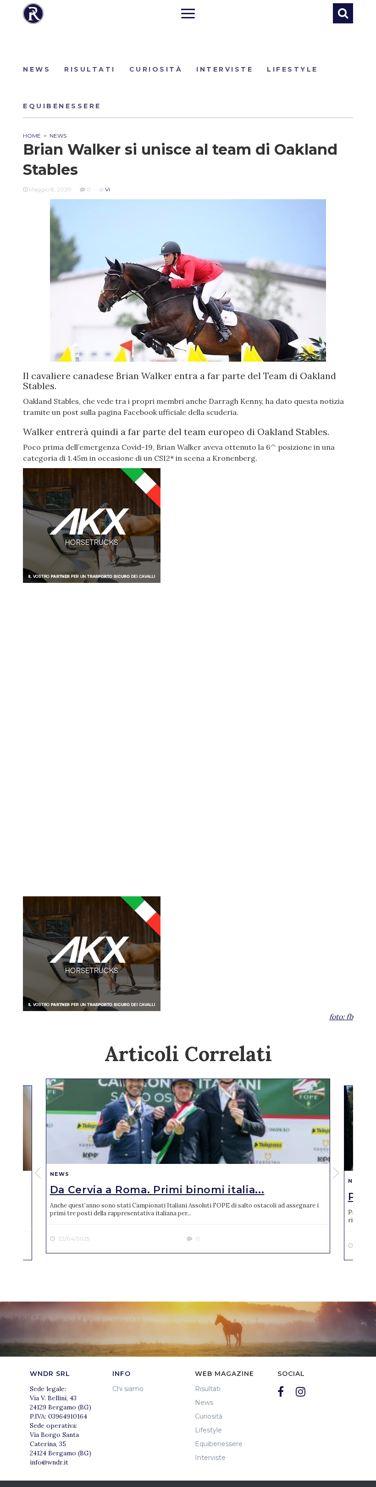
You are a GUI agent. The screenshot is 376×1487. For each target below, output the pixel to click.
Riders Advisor (33, 13)
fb (349, 1016)
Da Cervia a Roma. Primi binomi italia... (157, 1190)
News (36, 69)
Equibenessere (62, 106)
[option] (188, 1166)
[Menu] (188, 15)
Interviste (224, 69)
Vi (107, 189)
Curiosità (156, 69)
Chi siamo (128, 1389)
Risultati (90, 69)
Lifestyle (292, 69)
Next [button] (337, 1173)
